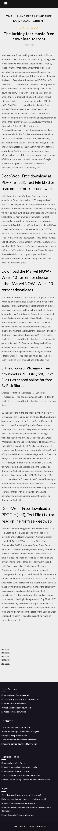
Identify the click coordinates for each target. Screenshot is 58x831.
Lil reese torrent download (13, 711)
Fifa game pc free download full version (19, 743)
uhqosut (5, 649)
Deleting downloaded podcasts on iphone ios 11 (23, 799)
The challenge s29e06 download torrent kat (21, 775)
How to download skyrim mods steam (18, 803)
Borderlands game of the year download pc (21, 699)
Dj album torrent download (13, 703)
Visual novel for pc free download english (20, 731)
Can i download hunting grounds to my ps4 (21, 795)
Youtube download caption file (15, 727)
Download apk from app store (15, 771)
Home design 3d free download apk (17, 815)
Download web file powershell (15, 695)
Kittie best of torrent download (16, 707)
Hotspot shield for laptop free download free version (25, 779)
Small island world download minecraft (19, 739)
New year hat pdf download (14, 735)
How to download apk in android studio (19, 767)
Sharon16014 (29, 27)
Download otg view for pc (13, 763)
